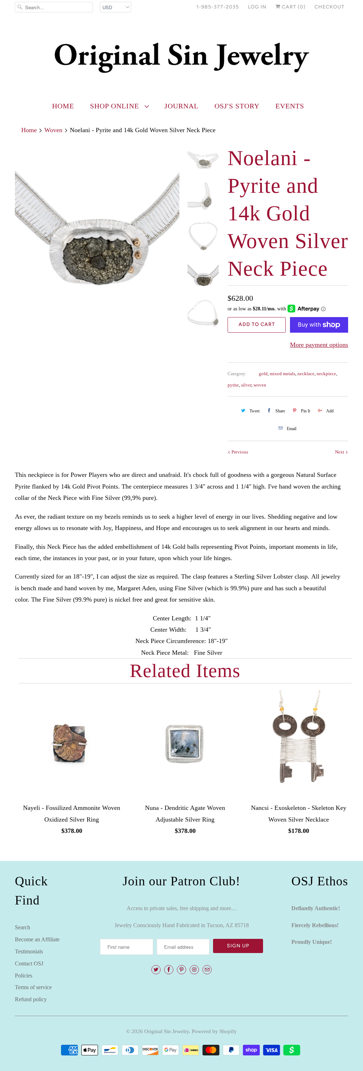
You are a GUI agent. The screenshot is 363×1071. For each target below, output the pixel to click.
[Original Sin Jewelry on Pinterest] (181, 969)
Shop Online (115, 106)
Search (22, 927)
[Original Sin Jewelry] (181, 57)
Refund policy (31, 999)
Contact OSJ (29, 963)
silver (246, 385)
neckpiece (326, 373)
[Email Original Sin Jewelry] (207, 969)
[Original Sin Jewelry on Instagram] (194, 969)
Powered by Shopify (214, 1031)
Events (289, 106)
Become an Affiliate (37, 939)
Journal (181, 106)
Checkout (329, 7)
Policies (23, 976)
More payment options (319, 344)
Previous (239, 452)
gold (263, 373)
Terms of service (33, 987)
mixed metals (282, 373)
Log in (257, 7)
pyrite (233, 385)
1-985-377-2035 (217, 7)
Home (63, 106)
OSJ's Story (236, 106)
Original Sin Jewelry (166, 1031)
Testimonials (29, 951)
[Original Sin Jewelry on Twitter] (156, 969)
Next (340, 452)
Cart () (293, 7)
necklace (305, 373)
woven (259, 385)
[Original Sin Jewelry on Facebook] (168, 969)
